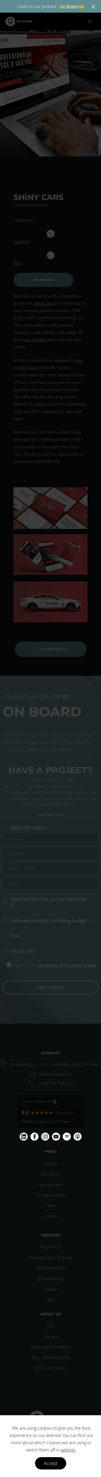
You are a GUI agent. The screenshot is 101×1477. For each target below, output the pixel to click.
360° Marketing (51, 1268)
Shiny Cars (43, 303)
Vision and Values (51, 1367)
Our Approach (51, 1184)
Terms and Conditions (51, 1346)
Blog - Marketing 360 (50, 1357)
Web (17, 262)
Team (50, 1205)
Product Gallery (51, 1195)
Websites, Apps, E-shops (50, 1257)
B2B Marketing (50, 1278)
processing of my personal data (67, 965)
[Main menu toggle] (90, 21)
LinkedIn (50, 1289)
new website (34, 339)
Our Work (50, 1174)
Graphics (21, 241)
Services (50, 1163)
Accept (50, 1463)
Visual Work (50, 1247)
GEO (51, 1299)
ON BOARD (43, 280)
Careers (51, 1336)
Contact (51, 1215)
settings (68, 1450)
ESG (50, 1326)
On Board (69, 6)
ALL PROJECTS (53, 649)
